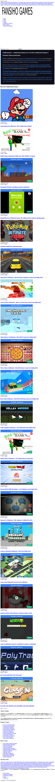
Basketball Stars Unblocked (9, 729)
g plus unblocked (17, 763)
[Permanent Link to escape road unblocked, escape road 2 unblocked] (17, 577)
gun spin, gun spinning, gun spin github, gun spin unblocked (17, 705)
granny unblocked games (45, 763)
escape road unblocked (42, 764)
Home (4, 18)
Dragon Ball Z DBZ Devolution (10, 743)
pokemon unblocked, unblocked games (11, 246)
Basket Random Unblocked (9, 744)
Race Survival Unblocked (8, 726)
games (6, 123)
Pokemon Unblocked (7, 750)
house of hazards (25, 768)
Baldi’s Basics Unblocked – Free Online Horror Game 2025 (17, 458)
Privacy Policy (6, 24)
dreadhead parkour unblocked (14, 79)
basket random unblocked (12, 77)
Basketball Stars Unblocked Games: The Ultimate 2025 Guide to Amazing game (22, 218)
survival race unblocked (23, 764)
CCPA (4, 21)
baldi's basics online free (11, 81)
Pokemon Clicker (7, 752)
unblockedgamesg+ (26, 60)
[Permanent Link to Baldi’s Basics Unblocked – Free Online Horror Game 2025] (17, 453)
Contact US (5, 778)
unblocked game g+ (42, 60)
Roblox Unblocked (7, 756)
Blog (6, 579)
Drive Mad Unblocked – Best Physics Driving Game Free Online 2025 (20, 399)
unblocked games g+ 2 (15, 64)
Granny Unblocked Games (9, 724)
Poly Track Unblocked (8, 737)
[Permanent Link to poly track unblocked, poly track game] (17, 670)
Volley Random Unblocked (9, 748)
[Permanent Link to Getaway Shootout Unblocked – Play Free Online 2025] (17, 546)
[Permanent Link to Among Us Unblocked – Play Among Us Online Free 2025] (17, 515)
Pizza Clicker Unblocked (8, 738)
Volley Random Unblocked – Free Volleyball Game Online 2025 (18, 427)
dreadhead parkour (9, 768)
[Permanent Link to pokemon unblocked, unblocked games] (17, 241)
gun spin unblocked (26, 766)
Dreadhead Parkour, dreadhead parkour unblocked (15, 187)
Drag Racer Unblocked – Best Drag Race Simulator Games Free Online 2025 (22, 277)
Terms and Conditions (8, 25)
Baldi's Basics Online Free (8, 755)
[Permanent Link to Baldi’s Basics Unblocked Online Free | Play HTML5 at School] (17, 150)
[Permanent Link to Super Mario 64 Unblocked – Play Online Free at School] (17, 121)
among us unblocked (32, 764)
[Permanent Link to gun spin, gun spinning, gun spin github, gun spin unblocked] (17, 700)
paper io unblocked (44, 765)
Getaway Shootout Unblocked (9, 733)
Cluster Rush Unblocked (8, 727)
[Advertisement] (27, 37)
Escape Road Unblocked (8, 732)
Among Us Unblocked (8, 730)
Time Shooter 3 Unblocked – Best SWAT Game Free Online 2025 (18, 337)
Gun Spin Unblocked (7, 745)
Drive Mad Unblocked (8, 734)
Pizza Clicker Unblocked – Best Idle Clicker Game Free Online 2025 (19, 368)
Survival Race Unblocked (8, 728)
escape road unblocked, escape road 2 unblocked (14, 582)
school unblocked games (34, 763)
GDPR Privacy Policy (8, 23)
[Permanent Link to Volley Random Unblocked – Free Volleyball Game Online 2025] (17, 422)
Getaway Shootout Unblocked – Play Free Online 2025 (16, 551)
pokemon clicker (31, 77)
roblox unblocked (25, 79)
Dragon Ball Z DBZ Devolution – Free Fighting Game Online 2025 (19, 489)
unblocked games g (10, 762)
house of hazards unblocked (36, 79)
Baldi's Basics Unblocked (8, 754)
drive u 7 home (38, 762)
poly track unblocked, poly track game (11, 675)
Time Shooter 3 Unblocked (9, 735)
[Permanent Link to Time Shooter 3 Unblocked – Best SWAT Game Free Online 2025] (17, 332)
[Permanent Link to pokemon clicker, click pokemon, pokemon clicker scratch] (17, 608)
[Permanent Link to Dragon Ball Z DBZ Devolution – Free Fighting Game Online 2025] (17, 484)
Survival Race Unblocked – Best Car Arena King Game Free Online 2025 (21, 302)
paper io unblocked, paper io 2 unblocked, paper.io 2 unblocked (18, 644)
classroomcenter (31, 762)
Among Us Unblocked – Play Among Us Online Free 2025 (16, 520)
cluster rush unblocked (13, 764)
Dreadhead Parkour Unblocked (9, 749)
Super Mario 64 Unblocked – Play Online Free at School (16, 126)
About (4, 19)
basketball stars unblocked (10, 765)
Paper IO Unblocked (7, 747)
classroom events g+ (45, 762)
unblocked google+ (25, 763)
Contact (5, 22)
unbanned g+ (3, 762)
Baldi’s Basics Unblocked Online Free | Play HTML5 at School (18, 156)
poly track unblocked (35, 765)
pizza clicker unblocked (10, 766)
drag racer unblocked (40, 77)
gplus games (33, 60)
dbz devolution (28, 765)
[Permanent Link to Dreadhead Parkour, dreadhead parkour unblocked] (17, 182)
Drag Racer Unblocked (8, 753)
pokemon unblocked (23, 77)
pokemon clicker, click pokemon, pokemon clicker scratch (16, 613)
